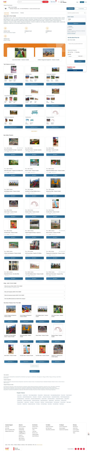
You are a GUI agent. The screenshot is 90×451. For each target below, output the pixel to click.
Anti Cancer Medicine (48, 402)
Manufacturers (75, 426)
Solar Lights (69, 402)
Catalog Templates (35, 434)
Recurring (77, 52)
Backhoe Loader (46, 395)
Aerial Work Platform (51, 398)
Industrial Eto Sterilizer (55, 396)
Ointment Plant (63, 400)
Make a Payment (21, 438)
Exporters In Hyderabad (71, 33)
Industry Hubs (75, 428)
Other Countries (39, 444)
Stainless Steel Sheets (27, 400)
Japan (6, 444)
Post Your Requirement (63, 426)
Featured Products (76, 431)
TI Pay (33, 429)
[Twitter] (81, 449)
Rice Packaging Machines (65, 396)
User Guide (7, 428)
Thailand (15, 444)
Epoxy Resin (67, 398)
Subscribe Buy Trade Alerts (50, 429)
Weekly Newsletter (22, 439)
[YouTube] (84, 449)
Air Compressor (56, 402)
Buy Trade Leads (49, 428)
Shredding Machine (20, 398)
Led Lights (32, 402)
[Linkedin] (78, 449)
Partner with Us (21, 436)
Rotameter (35, 396)
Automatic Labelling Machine (35, 398)
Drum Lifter (63, 395)
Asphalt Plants (51, 400)
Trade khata (34, 431)
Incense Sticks (63, 402)
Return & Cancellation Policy (10, 429)
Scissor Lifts (19, 396)
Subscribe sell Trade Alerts (63, 429)
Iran (35, 444)
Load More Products (34, 365)
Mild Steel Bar (19, 400)
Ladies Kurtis (26, 402)
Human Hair (19, 395)
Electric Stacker (69, 395)
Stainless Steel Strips (35, 400)
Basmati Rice (40, 395)
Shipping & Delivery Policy (9, 431)
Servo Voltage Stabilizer (33, 395)
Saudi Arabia (30, 444)
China (9, 444)
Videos (74, 432)
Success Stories (21, 428)
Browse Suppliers (62, 428)
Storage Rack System (59, 398)
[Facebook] (75, 449)
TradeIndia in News (22, 431)
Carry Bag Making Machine (55, 395)
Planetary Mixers (20, 402)
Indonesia (23, 444)
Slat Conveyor (57, 400)
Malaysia (19, 444)
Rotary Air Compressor (46, 396)
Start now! (75, 70)
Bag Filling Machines (44, 400)
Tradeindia (5, 5)
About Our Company (22, 426)
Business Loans (35, 432)
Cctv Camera (37, 402)
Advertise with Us (35, 426)
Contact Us (20, 435)
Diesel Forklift (44, 398)
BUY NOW (13, 154)
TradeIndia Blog (21, 429)
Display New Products (49, 426)
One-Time (71, 52)
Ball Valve (42, 402)
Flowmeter (39, 396)
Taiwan (12, 444)
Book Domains (34, 428)
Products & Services (14, 12)
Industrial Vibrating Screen (27, 396)
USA (33, 444)
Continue (79, 61)
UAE (26, 444)
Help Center (7, 426)
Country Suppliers (76, 429)
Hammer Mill (27, 398)
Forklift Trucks (25, 395)
